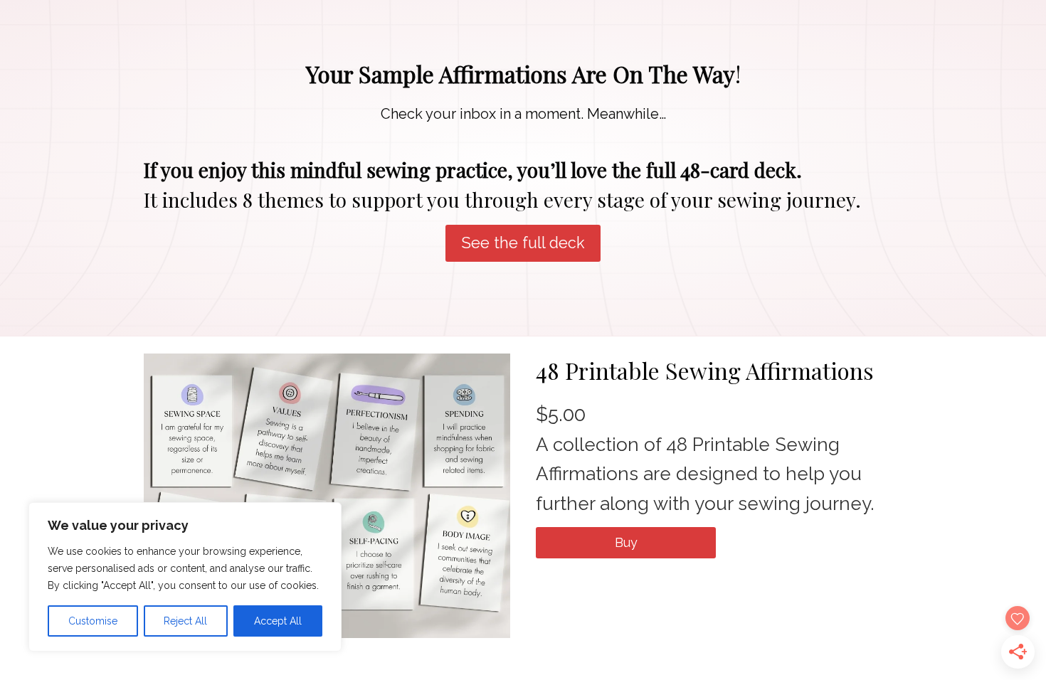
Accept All (278, 621)
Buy (626, 542)
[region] (185, 577)
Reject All (185, 621)
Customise (92, 621)
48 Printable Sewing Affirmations (705, 370)
